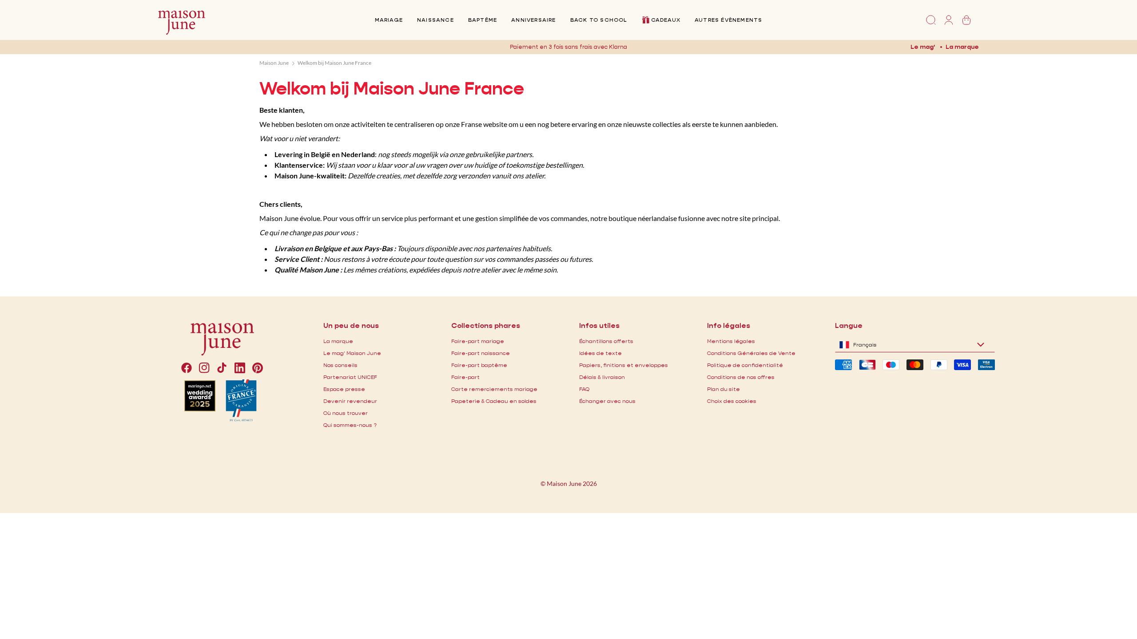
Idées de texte (600, 353)
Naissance (435, 19)
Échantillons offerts (606, 341)
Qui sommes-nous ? (350, 425)
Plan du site (723, 389)
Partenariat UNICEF (350, 377)
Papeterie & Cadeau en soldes (494, 401)
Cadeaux (665, 19)
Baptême (482, 19)
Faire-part (465, 377)
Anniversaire (533, 19)
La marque (962, 47)
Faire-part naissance (480, 353)
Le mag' (922, 47)
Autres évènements (728, 19)
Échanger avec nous (607, 401)
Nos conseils (340, 365)
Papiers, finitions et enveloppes (623, 365)
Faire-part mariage (477, 341)
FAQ (584, 389)
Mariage (389, 19)
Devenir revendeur (350, 401)
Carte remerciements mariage (494, 389)
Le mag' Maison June (352, 353)
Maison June (274, 62)
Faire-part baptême (479, 365)
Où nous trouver (345, 413)
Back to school (598, 19)
